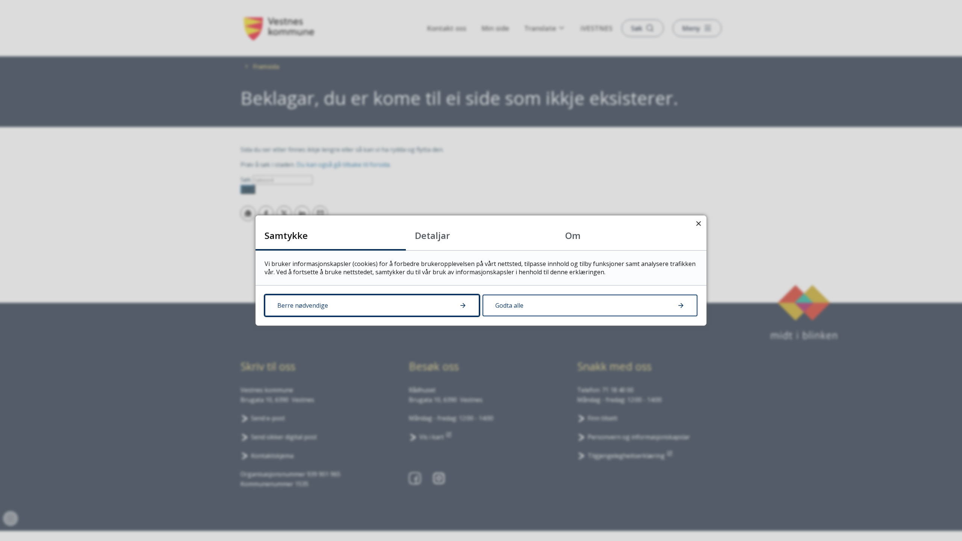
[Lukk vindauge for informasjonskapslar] (698, 223)
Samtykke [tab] (286, 235)
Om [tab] (573, 235)
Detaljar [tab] (432, 235)
